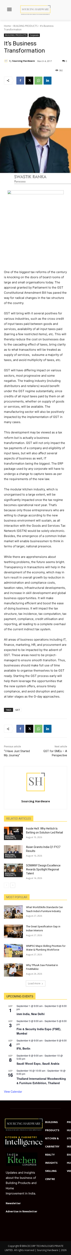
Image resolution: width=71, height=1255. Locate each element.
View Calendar (13, 1091)
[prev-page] (6, 885)
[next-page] (12, 885)
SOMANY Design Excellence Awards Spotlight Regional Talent (43, 869)
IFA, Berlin (23, 1048)
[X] (29, 81)
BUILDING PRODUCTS (25, 26)
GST (17, 709)
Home (7, 26)
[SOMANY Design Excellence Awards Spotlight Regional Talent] (13, 870)
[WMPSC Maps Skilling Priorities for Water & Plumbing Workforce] (13, 950)
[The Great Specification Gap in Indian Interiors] (13, 931)
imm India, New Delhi (31, 1014)
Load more (34, 983)
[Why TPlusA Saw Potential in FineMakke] (13, 970)
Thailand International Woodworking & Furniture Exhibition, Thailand (41, 1081)
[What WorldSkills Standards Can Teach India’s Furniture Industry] (13, 912)
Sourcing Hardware (23, 60)
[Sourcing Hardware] (6, 61)
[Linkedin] (47, 81)
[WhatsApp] (38, 81)
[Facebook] (20, 81)
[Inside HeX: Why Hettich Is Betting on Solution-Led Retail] (13, 833)
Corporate (34, 35)
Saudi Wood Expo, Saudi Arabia (38, 1063)
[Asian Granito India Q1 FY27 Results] (13, 851)
